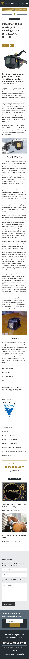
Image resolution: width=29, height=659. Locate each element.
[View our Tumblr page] (21, 643)
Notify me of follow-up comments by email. (14, 580)
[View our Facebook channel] (7, 643)
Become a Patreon (9, 648)
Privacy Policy (20, 648)
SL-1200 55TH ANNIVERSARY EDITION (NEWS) (14, 505)
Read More (5, 510)
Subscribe (14, 625)
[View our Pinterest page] (18, 643)
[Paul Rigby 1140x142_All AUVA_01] (14, 9)
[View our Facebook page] (4, 643)
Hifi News (5, 46)
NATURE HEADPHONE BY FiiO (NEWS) (14, 536)
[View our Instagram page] (14, 643)
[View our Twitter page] (11, 643)
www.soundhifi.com (13, 381)
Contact (15, 650)
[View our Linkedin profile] (25, 643)
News (11, 46)
